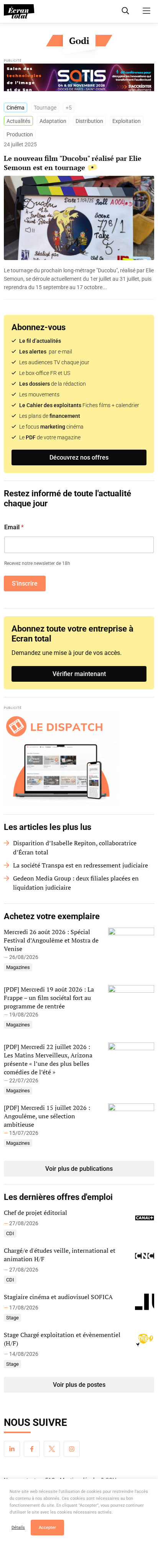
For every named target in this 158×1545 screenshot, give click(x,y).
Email (14, 527)
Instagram (72, 1449)
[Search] (125, 11)
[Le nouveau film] (79, 278)
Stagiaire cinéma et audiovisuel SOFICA (58, 1297)
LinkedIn (12, 1449)
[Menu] (146, 11)
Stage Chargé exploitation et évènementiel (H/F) (62, 1339)
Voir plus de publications (79, 1168)
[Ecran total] (19, 11)
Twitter (52, 1449)
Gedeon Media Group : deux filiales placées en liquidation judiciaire (76, 883)
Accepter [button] (47, 1527)
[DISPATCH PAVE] (79, 759)
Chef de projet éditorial (35, 1212)
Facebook (32, 1449)
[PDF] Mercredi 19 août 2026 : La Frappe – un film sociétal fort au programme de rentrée (49, 997)
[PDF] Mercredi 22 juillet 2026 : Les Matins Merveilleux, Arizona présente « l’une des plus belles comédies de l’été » (48, 1059)
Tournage (45, 108)
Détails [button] (18, 1527)
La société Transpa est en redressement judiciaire (80, 865)
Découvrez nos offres (79, 457)
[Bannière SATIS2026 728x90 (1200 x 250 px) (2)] (79, 79)
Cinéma (16, 108)
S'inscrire (25, 583)
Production (20, 134)
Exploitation (126, 121)
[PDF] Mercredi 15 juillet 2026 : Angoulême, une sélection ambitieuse (47, 1116)
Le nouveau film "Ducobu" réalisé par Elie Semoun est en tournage (73, 163)
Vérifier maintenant (79, 674)
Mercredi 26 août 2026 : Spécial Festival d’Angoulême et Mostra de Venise (51, 940)
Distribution (89, 121)
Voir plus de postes (79, 1384)
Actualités (18, 121)
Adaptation (53, 121)
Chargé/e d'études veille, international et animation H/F (59, 1254)
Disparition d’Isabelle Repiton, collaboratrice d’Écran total (75, 847)
